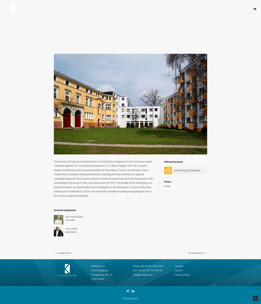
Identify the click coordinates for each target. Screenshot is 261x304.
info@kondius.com (143, 274)
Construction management (196, 9)
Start (158, 9)
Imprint (179, 270)
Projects (220, 9)
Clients (233, 9)
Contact (245, 9)
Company (170, 9)
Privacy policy (182, 274)
